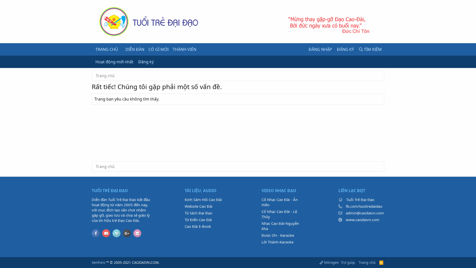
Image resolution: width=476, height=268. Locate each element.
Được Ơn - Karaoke (278, 235)
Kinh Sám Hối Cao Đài (203, 199)
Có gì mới (159, 49)
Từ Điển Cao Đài (198, 219)
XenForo (98, 262)
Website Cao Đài (198, 206)
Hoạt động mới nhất (114, 62)
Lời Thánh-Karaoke (278, 241)
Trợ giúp (348, 262)
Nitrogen (331, 262)
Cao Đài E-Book (198, 226)
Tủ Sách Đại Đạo (198, 212)
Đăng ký (146, 62)
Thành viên (184, 49)
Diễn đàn (134, 49)
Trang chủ (106, 49)
